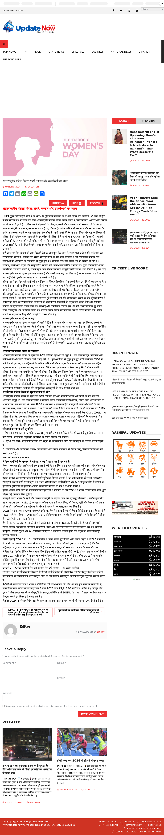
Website (7, 693)
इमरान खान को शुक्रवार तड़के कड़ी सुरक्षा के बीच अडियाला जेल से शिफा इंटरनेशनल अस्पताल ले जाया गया (27, 769)
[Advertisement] (82, 87)
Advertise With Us (151, 821)
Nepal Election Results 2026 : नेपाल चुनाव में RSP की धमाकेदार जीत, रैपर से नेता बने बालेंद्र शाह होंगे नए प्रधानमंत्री (29, 612)
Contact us (154, 825)
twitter (121, 10)
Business (97, 51)
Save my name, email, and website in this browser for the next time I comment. (51, 706)
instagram (129, 10)
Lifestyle (78, 51)
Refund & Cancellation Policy (144, 828)
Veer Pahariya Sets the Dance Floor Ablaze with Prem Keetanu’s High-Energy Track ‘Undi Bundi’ (144, 206)
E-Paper (144, 51)
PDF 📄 (77, 203)
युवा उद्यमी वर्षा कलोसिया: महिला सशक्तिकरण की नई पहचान (78, 611)
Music (37, 51)
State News (57, 51)
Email (61, 678)
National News (121, 51)
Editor (35, 187)
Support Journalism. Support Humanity (138, 832)
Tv (25, 51)
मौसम (138, 579)
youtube (137, 10)
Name (61, 662)
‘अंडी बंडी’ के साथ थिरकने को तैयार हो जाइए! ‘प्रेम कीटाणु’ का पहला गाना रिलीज (145, 176)
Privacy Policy (133, 825)
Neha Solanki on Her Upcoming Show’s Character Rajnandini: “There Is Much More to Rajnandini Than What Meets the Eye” (145, 143)
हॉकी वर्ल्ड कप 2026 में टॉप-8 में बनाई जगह (80, 760)
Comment (9, 662)
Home (102, 821)
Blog (114, 821)
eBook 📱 (97, 203)
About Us (129, 821)
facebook (113, 10)
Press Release (111, 825)
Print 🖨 (58, 203)
